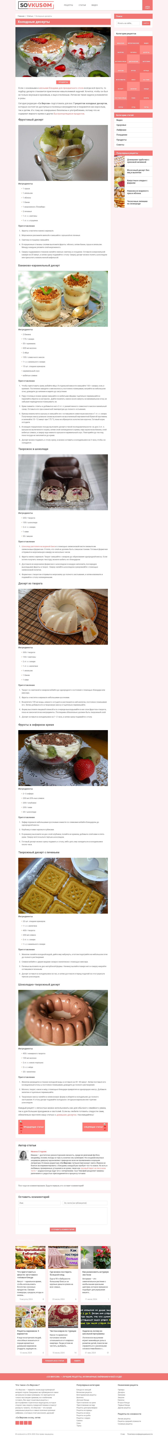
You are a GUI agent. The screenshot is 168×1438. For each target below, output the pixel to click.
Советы (120, 144)
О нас (123, 1434)
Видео (119, 120)
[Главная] (36, 5)
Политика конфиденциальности (140, 1434)
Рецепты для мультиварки (87, 1408)
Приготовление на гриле (86, 1403)
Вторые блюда (124, 1403)
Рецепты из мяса (83, 1413)
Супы (79, 1423)
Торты (79, 1426)
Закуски (121, 1397)
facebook (17, 1423)
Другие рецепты (124, 1408)
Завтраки (121, 1395)
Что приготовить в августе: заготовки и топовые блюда (27, 1275)
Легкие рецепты (124, 1419)
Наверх (77, 1361)
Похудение (121, 135)
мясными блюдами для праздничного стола (61, 88)
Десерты (121, 1392)
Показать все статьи (54, 1361)
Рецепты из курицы (84, 1410)
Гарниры (121, 1390)
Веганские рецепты (84, 1392)
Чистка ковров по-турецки (63, 1331)
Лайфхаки (121, 130)
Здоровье (121, 125)
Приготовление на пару (86, 1405)
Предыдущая (33, 1127)
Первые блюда (124, 1405)
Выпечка (80, 1397)
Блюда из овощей (84, 1390)
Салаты (80, 1421)
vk (21, 1423)
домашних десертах (66, 1114)
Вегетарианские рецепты (86, 1395)
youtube (30, 1423)
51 (108, 1353)
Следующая (93, 1127)
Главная (21, 16)
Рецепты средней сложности (129, 1421)
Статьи (30, 16)
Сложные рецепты (125, 1424)
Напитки (121, 1400)
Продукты (63, 82)
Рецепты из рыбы (84, 1415)
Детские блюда (83, 1400)
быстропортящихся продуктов (69, 113)
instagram (26, 1423)
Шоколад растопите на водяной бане (38, 546)
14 (75, 1353)
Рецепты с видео (83, 1418)
